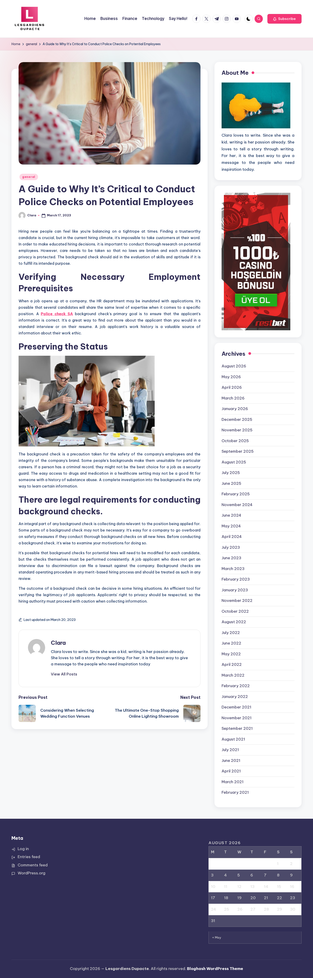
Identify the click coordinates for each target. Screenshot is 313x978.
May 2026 (231, 376)
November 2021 (237, 717)
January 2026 (235, 408)
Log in (23, 848)
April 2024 (232, 536)
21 (266, 897)
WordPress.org (31, 873)
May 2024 (231, 526)
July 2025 (231, 472)
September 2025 (238, 451)
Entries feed (29, 856)
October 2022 (235, 611)
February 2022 (236, 685)
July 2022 (231, 632)
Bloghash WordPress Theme (215, 968)
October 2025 (235, 440)
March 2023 (233, 568)
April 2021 (231, 771)
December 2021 (236, 707)
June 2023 (231, 557)
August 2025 (234, 462)
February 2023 (236, 579)
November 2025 (237, 430)
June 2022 (231, 643)
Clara (58, 642)
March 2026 (233, 398)
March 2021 (233, 781)
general (28, 177)
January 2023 (235, 589)
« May (217, 937)
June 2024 (231, 515)
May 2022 (231, 653)
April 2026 (232, 387)
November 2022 (237, 600)
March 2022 (233, 675)
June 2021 (231, 760)
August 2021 (233, 739)
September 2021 (237, 728)
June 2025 (231, 483)
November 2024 (237, 504)
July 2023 (231, 547)
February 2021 (235, 792)
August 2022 (234, 621)
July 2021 (230, 749)
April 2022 (232, 664)
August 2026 (234, 366)
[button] (284, 19)
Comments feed (33, 865)
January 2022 (235, 696)
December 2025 (237, 419)
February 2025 (236, 493)
